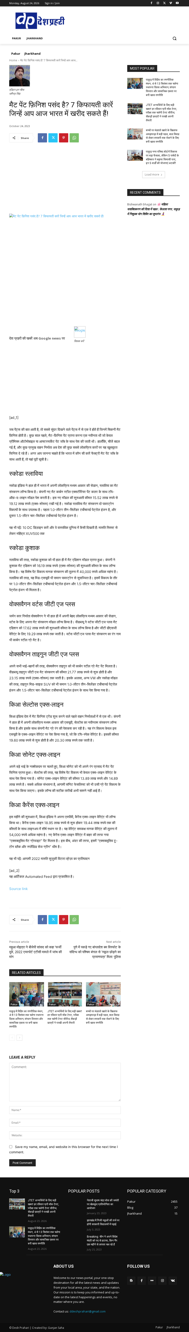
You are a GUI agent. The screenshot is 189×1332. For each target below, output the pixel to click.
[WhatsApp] (74, 137)
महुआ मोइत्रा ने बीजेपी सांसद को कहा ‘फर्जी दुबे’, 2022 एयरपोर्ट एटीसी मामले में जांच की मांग (35, 952)
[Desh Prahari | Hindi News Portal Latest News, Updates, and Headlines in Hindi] (40, 21)
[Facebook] (151, 3)
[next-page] (19, 1038)
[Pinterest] (63, 137)
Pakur (14, 1004)
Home (13, 60)
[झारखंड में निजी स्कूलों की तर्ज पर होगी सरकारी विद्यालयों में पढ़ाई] (76, 1224)
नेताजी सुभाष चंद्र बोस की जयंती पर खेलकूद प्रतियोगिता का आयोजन (103, 1204)
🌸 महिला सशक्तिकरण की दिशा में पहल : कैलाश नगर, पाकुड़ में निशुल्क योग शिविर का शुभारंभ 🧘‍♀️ (153, 209)
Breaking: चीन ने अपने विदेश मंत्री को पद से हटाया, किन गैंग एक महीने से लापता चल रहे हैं (102, 1240)
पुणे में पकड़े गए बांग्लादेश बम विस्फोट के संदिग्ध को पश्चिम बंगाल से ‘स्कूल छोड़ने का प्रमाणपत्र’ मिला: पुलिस (95, 952)
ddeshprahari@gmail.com (88, 1311)
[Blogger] (131, 1281)
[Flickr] (152, 1281)
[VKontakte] (173, 1281)
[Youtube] (177, 3)
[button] (174, 38)
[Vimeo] (170, 3)
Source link (18, 889)
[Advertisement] (65, 181)
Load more (152, 174)
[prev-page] (12, 1038)
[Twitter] (164, 3)
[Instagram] (158, 3)
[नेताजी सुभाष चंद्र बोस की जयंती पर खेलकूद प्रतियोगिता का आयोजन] (76, 1204)
